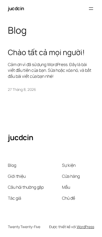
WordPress (85, 226)
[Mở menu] (91, 8)
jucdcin (16, 8)
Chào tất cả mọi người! (46, 52)
